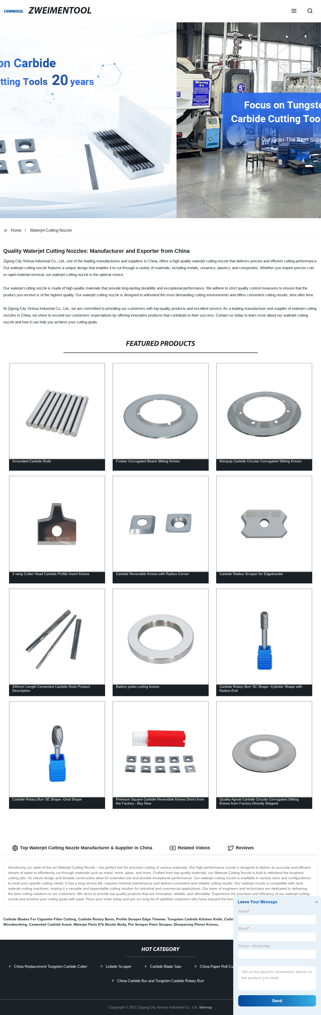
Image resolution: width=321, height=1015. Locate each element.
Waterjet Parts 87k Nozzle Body (99, 924)
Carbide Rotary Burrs (96, 919)
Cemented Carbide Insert (50, 924)
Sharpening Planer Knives (196, 924)
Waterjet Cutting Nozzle (51, 230)
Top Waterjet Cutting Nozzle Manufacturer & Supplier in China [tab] (86, 847)
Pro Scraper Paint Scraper (150, 924)
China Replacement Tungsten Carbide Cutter (50, 966)
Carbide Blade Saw (165, 966)
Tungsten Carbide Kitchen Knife (194, 919)
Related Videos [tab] (194, 847)
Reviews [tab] (245, 847)
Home (16, 230)
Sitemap (205, 1007)
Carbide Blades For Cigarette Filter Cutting (39, 919)
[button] (293, 11)
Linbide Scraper (118, 966)
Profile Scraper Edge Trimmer (140, 919)
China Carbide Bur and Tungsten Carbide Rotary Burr (160, 981)
